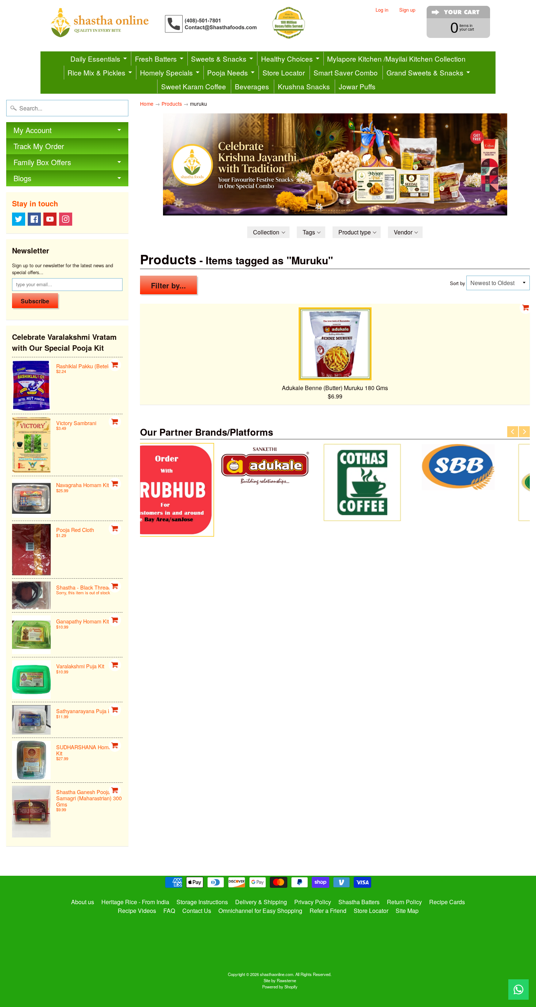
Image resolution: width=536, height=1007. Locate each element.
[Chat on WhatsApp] (518, 989)
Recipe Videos (137, 910)
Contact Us (196, 910)
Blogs (22, 178)
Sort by (457, 283)
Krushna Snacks (304, 86)
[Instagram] (65, 219)
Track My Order (38, 146)
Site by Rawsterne (280, 980)
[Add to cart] (115, 365)
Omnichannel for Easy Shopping (260, 910)
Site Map (407, 910)
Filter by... (168, 285)
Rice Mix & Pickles (96, 72)
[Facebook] (34, 219)
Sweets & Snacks (218, 58)
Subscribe (35, 301)
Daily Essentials (95, 58)
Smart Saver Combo (346, 72)
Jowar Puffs (357, 86)
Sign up (407, 10)
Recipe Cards (447, 902)
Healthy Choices (287, 58)
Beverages (252, 86)
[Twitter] (18, 219)
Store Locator (284, 72)
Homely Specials (166, 72)
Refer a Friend (328, 910)
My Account (32, 130)
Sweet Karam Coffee (193, 86)
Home (147, 103)
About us (82, 902)
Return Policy (404, 902)
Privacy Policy (312, 902)
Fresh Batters (156, 58)
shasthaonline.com (276, 974)
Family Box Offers (42, 162)
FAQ (169, 910)
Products (172, 103)
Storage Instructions (202, 902)
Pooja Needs (227, 72)
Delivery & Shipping (261, 902)
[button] (268, 232)
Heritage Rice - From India (135, 902)
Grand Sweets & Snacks (425, 72)
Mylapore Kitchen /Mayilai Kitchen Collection (396, 58)
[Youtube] (50, 219)
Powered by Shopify (280, 986)
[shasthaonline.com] (190, 23)
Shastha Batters (359, 902)
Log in (382, 10)
